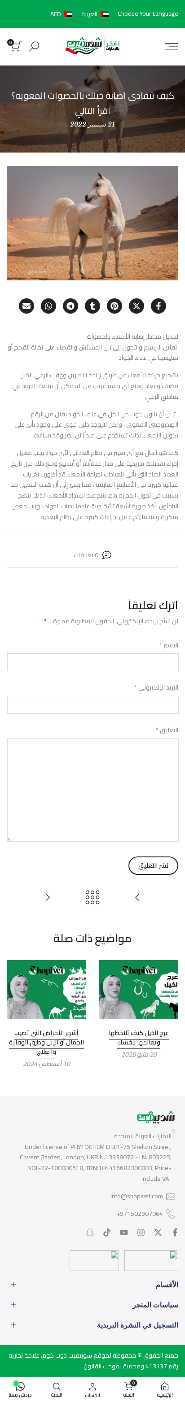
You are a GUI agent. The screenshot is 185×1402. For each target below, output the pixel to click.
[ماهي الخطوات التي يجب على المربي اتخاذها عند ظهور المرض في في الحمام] (137, 897)
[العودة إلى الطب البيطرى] (92, 897)
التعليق (167, 730)
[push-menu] (171, 47)
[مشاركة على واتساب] (48, 306)
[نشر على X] (136, 306)
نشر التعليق (153, 865)
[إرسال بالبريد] (26, 306)
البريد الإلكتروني (156, 687)
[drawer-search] (34, 46)
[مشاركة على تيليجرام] (70, 306)
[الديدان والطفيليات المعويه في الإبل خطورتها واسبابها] (47, 897)
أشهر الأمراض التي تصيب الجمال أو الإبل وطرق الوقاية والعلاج (46, 1042)
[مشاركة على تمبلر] (92, 306)
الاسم (168, 645)
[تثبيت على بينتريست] (114, 306)
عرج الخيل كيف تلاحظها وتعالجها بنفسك (139, 1037)
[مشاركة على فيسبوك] (158, 306)
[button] (81, 13)
